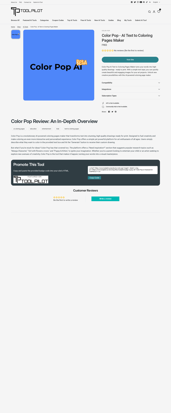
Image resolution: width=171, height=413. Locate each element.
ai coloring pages (19, 129)
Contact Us (27, 2)
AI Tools (25, 27)
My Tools (128, 20)
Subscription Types (109, 96)
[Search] (149, 12)
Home (13, 27)
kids (57, 129)
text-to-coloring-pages (72, 129)
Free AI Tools (86, 20)
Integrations (106, 89)
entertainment (46, 129)
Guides (111, 20)
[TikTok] (146, 2)
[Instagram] (137, 2)
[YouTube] (140, 2)
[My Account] (154, 12)
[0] (158, 12)
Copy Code (94, 178)
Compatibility (107, 83)
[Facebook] (131, 2)
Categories (44, 20)
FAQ (20, 2)
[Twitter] (134, 2)
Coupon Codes (58, 20)
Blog (119, 20)
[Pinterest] (143, 2)
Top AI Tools (72, 20)
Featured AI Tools (30, 20)
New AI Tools (99, 20)
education (33, 129)
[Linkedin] (149, 2)
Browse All (15, 20)
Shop (19, 27)
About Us (14, 2)
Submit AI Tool (38, 2)
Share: (104, 111)
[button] (108, 50)
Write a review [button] (105, 199)
